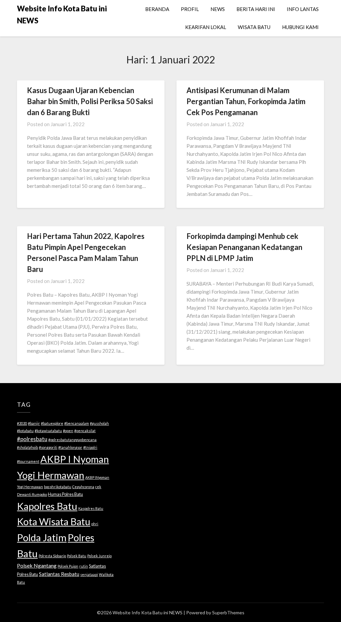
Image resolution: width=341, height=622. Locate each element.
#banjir (34, 423)
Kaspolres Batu (90, 508)
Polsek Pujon (68, 566)
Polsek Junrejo (99, 556)
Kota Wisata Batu (53, 521)
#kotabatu (25, 430)
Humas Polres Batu (65, 494)
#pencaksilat (85, 430)
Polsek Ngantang (37, 565)
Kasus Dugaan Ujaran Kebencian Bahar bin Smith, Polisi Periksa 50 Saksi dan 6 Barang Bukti (90, 101)
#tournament (28, 461)
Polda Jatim (42, 537)
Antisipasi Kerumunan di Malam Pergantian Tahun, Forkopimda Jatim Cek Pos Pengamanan (245, 101)
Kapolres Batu (47, 506)
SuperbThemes (228, 612)
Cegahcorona (83, 487)
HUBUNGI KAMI (300, 27)
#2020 (22, 423)
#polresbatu (32, 438)
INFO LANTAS (303, 9)
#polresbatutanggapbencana (72, 439)
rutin (83, 566)
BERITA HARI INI (255, 9)
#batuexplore (52, 423)
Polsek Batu (76, 556)
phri (94, 524)
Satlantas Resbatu (59, 574)
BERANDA (157, 9)
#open (68, 430)
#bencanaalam (76, 423)
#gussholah (99, 423)
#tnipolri (90, 447)
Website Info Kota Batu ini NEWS (62, 14)
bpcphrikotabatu (57, 487)
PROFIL (190, 9)
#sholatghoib (27, 447)
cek (98, 487)
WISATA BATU (254, 27)
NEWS (217, 9)
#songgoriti (48, 447)
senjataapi (89, 574)
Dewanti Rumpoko (32, 494)
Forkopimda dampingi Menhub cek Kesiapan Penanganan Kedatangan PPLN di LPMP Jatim (244, 247)
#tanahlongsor (70, 447)
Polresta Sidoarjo (52, 556)
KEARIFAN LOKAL (205, 27)
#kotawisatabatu (48, 430)
